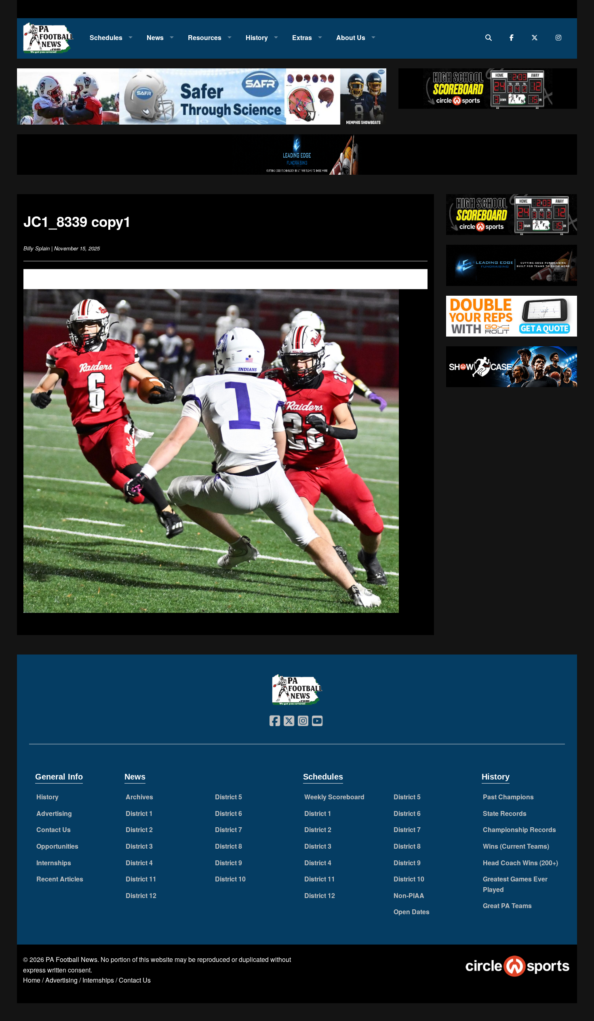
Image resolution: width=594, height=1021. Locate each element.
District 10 (230, 878)
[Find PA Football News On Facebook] (513, 37)
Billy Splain (36, 248)
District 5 (228, 796)
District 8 (228, 846)
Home (31, 980)
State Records (505, 813)
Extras (302, 37)
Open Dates (412, 911)
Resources (204, 37)
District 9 (228, 862)
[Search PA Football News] (490, 37)
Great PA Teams (507, 905)
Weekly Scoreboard (334, 796)
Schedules (106, 37)
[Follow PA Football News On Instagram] (560, 37)
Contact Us (53, 829)
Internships (53, 862)
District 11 (141, 878)
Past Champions (508, 796)
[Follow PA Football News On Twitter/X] (536, 37)
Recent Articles (59, 878)
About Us (350, 37)
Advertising (54, 813)
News (155, 37)
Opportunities (57, 846)
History (257, 37)
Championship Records (519, 829)
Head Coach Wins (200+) (520, 862)
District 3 (139, 846)
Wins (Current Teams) (516, 846)
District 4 (139, 862)
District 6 (228, 813)
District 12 (141, 895)
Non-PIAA (409, 895)
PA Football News (71, 959)
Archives (139, 796)
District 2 (139, 829)
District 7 (228, 829)
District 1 (139, 813)
